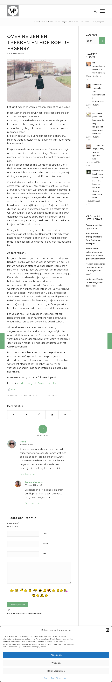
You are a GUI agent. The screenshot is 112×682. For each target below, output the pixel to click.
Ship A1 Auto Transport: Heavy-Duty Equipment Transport (94, 238)
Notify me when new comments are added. (25, 613)
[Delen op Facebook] (13, 414)
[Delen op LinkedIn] (52, 414)
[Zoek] (94, 11)
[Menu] (101, 11)
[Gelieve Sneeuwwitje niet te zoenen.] (2, 341)
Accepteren (56, 655)
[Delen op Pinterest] (39, 414)
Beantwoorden (28, 474)
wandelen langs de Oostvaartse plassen (38, 383)
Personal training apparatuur (94, 226)
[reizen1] (39, 80)
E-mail (46, 543)
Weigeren (56, 663)
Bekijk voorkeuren (56, 671)
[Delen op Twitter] (26, 414)
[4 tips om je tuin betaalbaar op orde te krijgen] (109, 341)
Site (44, 554)
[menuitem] (94, 11)
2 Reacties (26, 395)
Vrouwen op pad (15, 53)
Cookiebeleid (49, 678)
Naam (46, 533)
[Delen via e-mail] (64, 414)
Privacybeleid (61, 678)
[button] (107, 630)
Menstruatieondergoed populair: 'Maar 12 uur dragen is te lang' (95, 268)
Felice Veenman (49, 395)
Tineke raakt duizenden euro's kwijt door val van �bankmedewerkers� (95, 253)
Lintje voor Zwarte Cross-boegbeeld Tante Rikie (94, 282)
